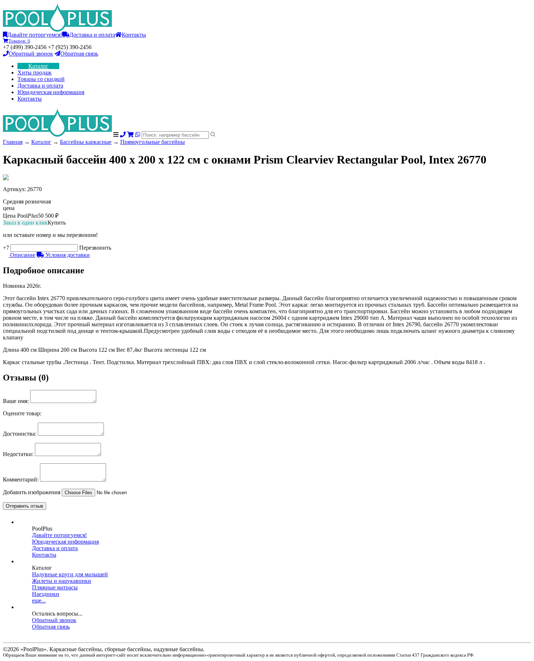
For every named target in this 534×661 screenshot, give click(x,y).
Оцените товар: (22, 413)
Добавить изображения (31, 492)
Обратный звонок (31, 54)
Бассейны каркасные (86, 142)
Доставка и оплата (92, 35)
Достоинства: (19, 434)
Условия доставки (67, 255)
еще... (39, 600)
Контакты (134, 35)
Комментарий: (21, 479)
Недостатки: (18, 454)
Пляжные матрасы (55, 587)
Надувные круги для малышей (70, 574)
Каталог (38, 66)
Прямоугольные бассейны (152, 142)
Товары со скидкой (41, 79)
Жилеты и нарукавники (61, 581)
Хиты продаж (34, 72)
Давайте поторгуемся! (34, 35)
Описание (22, 255)
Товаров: (19, 41)
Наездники (45, 594)
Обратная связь (79, 54)
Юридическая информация (50, 92)
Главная (13, 142)
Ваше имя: (16, 401)
